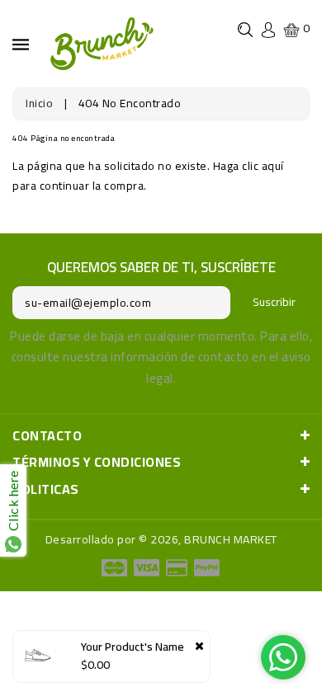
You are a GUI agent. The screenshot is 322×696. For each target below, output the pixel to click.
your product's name (132, 646)
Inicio (39, 103)
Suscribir (274, 302)
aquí (273, 165)
